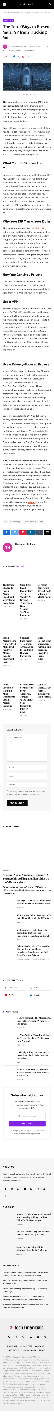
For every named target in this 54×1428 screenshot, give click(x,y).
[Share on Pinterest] (23, 57)
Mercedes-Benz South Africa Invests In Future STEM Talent (44, 590)
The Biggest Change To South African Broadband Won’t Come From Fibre (9, 593)
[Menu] (4, 4)
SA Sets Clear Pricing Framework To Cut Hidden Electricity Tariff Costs (34, 916)
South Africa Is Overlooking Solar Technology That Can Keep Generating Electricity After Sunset (33, 932)
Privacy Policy (25, 1133)
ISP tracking (40, 228)
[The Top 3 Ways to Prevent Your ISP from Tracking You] (27, 90)
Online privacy (30, 521)
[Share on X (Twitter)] (18, 57)
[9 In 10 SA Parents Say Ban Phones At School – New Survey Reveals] (8, 1235)
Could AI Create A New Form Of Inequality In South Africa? (44, 690)
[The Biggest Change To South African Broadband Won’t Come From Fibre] (9, 576)
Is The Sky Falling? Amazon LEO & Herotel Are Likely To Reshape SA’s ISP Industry (33, 1055)
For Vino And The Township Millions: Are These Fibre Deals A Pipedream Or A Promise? (34, 1038)
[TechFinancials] (27, 4)
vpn (41, 521)
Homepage (12, 1346)
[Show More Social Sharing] (28, 57)
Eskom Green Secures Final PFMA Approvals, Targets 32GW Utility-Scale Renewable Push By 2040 (27, 698)
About (42, 1350)
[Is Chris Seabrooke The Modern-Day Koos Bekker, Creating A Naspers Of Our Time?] (8, 1021)
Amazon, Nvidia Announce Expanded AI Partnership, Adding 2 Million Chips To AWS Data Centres (26, 878)
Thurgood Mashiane (18, 47)
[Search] (49, 4)
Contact (39, 1346)
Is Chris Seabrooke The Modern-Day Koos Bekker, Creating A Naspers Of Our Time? (34, 1020)
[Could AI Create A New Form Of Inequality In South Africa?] (44, 676)
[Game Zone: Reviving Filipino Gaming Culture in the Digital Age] (8, 1251)
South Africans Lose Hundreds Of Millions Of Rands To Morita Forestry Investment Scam (9, 649)
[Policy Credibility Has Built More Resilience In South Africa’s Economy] (9, 676)
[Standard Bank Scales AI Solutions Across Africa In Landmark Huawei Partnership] (27, 629)
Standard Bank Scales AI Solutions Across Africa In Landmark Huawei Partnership (26, 646)
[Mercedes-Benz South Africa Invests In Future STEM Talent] (44, 576)
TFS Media (37, 1357)
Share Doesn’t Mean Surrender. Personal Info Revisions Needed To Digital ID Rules (44, 648)
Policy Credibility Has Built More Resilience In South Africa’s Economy (9, 695)
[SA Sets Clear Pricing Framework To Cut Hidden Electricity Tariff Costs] (8, 919)
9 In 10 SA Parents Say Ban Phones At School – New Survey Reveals (33, 1233)
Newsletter (26, 1346)
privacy (31, 501)
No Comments (16, 50)
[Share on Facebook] (14, 57)
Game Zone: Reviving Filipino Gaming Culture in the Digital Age (32, 1249)
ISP (5, 521)
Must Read (8, 20)
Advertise (14, 1350)
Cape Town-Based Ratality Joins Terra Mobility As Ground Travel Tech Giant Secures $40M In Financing (26, 599)
